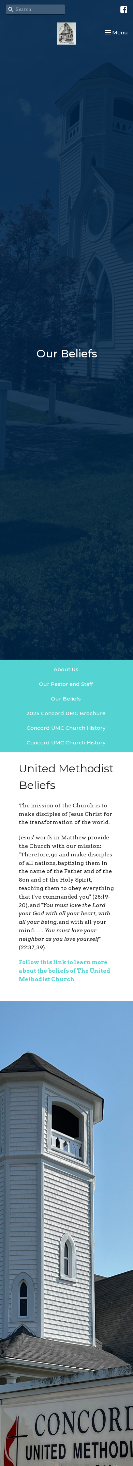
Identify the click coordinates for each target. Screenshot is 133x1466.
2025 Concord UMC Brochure (66, 713)
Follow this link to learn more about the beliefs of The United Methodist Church (64, 971)
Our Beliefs (66, 698)
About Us (66, 669)
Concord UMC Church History (66, 728)
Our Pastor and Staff (66, 684)
